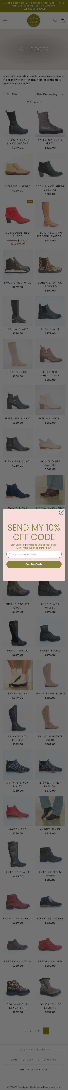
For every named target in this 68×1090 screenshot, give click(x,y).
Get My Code (34, 564)
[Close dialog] (61, 512)
